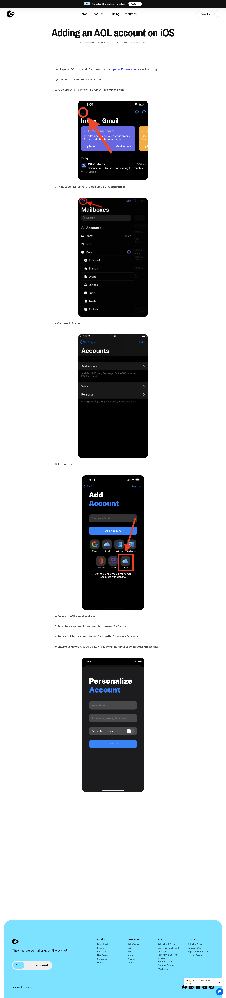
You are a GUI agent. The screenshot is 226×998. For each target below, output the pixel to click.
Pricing (115, 14)
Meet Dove (135, 4)
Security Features (166, 965)
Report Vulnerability (198, 951)
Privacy (131, 959)
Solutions (102, 959)
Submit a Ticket (195, 944)
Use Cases (102, 955)
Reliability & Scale (166, 944)
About (130, 955)
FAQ (129, 947)
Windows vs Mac (166, 961)
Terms (130, 962)
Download (102, 944)
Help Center (133, 944)
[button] (99, 14)
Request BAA (194, 947)
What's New (163, 968)
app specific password (123, 69)
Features (101, 951)
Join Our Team (195, 955)
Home (83, 14)
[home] (11, 14)
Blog (129, 951)
